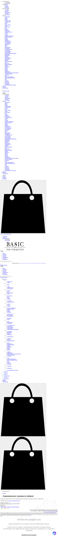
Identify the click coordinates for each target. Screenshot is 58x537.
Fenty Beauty (7, 30)
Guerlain (6, 35)
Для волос (7, 9)
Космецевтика (7, 12)
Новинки (4, 172)
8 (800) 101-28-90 (6, 90)
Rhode (6, 68)
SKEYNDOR (7, 71)
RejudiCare (7, 66)
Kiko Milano (7, 48)
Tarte (6, 75)
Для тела (6, 11)
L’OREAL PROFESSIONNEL (10, 53)
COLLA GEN (7, 21)
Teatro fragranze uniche (9, 76)
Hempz (6, 38)
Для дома (7, 13)
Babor (6, 18)
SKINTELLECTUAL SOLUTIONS (11, 72)
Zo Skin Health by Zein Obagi (10, 84)
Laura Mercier (7, 50)
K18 (6, 46)
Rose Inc (6, 69)
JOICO (6, 45)
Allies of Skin (7, 16)
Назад (4, 175)
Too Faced (7, 81)
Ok (30, 514)
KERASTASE (7, 47)
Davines (6, 22)
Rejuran (6, 67)
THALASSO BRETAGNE (10, 77)
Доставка (7, 6)
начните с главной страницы (14, 500)
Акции (4, 85)
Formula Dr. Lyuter (8, 31)
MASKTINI (7, 54)
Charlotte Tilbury (8, 20)
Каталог (3, 277)
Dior (6, 23)
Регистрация (7, 3)
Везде (4, 253)
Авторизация (7, 2)
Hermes (6, 39)
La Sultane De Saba (8, 49)
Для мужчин (7, 14)
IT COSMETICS (8, 43)
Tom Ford (7, 80)
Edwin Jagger (7, 26)
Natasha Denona (8, 58)
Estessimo (7, 29)
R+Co (6, 62)
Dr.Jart (6, 25)
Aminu (6, 17)
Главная (4, 493)
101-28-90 (3, 265)
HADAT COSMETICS (9, 36)
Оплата (6, 5)
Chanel (6, 19)
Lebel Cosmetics (8, 51)
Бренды (4, 101)
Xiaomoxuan (7, 83)
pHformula (7, 59)
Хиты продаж (5, 173)
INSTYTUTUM (8, 41)
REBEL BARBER (8, 64)
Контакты (7, 7)
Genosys (6, 118)
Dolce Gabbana (8, 24)
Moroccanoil (7, 57)
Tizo (6, 78)
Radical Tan (7, 63)
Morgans (6, 56)
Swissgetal (7, 74)
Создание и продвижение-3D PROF (51, 511)
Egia (6, 27)
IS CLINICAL (7, 42)
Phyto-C (6, 60)
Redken (6, 65)
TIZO (6, 79)
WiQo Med (7, 82)
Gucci (6, 119)
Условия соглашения (11, 506)
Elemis (6, 28)
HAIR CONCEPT (8, 37)
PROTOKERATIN (8, 61)
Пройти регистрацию (29, 535)
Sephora (6, 70)
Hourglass (7, 40)
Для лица (7, 10)
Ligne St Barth (7, 52)
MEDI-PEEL (7, 55)
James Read (7, 44)
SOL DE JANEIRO (8, 73)
